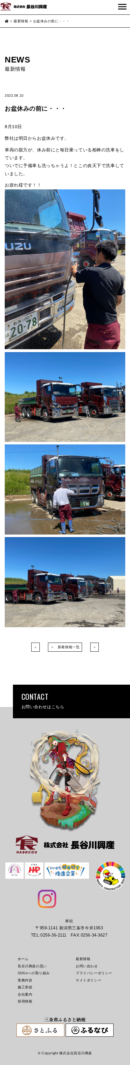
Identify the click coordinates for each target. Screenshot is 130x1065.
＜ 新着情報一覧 (65, 647)
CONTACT (42, 700)
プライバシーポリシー (94, 973)
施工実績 (25, 987)
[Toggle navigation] (122, 7)
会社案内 (25, 994)
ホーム (23, 959)
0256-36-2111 (53, 935)
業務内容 (25, 980)
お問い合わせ (87, 966)
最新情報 (83, 959)
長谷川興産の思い (32, 966)
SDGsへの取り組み (34, 973)
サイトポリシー (88, 980)
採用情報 (25, 1001)
